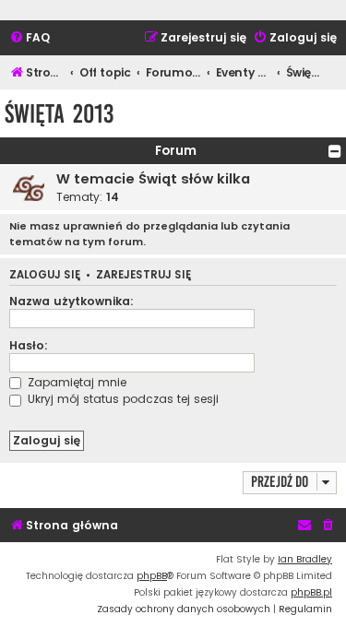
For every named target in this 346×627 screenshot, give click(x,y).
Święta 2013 (59, 114)
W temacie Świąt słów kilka (153, 179)
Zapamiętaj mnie (75, 382)
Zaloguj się (44, 275)
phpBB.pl (311, 592)
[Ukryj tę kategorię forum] (334, 151)
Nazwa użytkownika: (71, 301)
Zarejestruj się (143, 275)
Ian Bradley (305, 559)
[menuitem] (29, 38)
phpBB (152, 576)
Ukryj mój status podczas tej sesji (121, 399)
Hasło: (28, 345)
